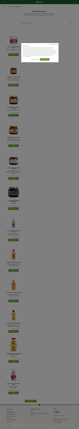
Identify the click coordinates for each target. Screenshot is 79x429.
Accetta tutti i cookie (45, 59)
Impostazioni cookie (35, 59)
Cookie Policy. (27, 56)
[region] (40, 52)
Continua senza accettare (53, 44)
